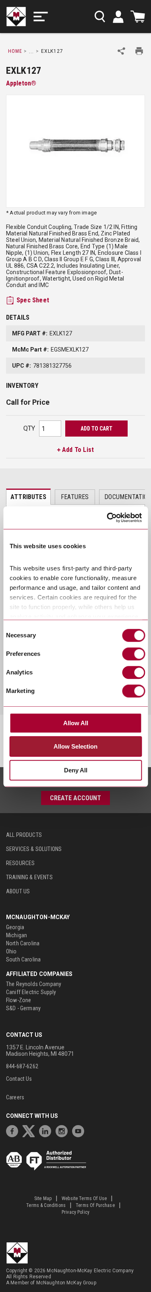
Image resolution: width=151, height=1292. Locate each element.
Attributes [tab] (28, 497)
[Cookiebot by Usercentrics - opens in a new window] (107, 518)
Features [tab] (75, 497)
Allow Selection (75, 746)
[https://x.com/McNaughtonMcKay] (31, 1130)
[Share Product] (121, 51)
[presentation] (28, 497)
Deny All (75, 770)
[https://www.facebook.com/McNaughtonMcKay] (14, 1130)
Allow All (75, 723)
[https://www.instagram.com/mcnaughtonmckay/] (64, 1130)
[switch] (133, 653)
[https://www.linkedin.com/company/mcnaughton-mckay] (47, 1130)
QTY (29, 428)
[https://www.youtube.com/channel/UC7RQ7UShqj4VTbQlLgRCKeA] (80, 1130)
